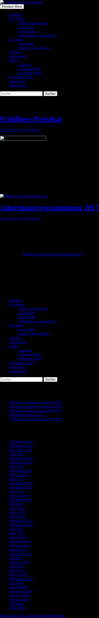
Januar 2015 (18, 516)
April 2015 (17, 508)
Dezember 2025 (20, 442)
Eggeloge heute (29, 69)
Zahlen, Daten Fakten (34, 48)
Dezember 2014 (20, 521)
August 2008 (18, 600)
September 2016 (21, 487)
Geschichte (26, 27)
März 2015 (17, 512)
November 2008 (21, 591)
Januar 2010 (18, 575)
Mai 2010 (16, 566)
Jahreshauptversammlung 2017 (49, 207)
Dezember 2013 (20, 525)
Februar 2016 (19, 496)
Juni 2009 (16, 583)
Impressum (17, 81)
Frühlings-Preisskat (31, 119)
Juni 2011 (16, 558)
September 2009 (21, 579)
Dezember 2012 (20, 541)
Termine (15, 52)
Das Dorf (16, 40)
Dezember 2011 (20, 554)
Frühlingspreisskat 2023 (26, 415)
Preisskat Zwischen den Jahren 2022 (35, 419)
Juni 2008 (16, 604)
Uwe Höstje (31, 130)
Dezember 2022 (20, 458)
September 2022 (21, 462)
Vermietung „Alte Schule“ (37, 35)
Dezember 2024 (20, 446)
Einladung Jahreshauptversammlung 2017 (53, 254)
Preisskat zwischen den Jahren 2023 (35, 411)
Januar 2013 (18, 537)
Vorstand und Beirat (32, 23)
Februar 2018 (19, 475)
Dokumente (17, 56)
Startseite (15, 15)
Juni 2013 (16, 529)
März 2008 (17, 608)
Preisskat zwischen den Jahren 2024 (35, 406)
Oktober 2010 (19, 562)
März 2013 (17, 533)
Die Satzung (27, 31)
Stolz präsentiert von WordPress (42, 616)
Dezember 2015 (20, 500)
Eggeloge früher (30, 73)
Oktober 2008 (19, 595)
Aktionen (25, 65)
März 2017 (17, 479)
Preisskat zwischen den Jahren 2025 (35, 402)
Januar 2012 (18, 550)
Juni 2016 (16, 491)
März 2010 (17, 570)
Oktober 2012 (19, 546)
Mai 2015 (16, 504)
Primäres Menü (12, 6)
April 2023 (17, 454)
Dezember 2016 (20, 483)
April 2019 (17, 467)
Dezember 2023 (20, 450)
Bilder (13, 60)
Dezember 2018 (20, 471)
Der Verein (17, 19)
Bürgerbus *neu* (21, 77)
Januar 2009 (18, 587)
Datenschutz (18, 85)
